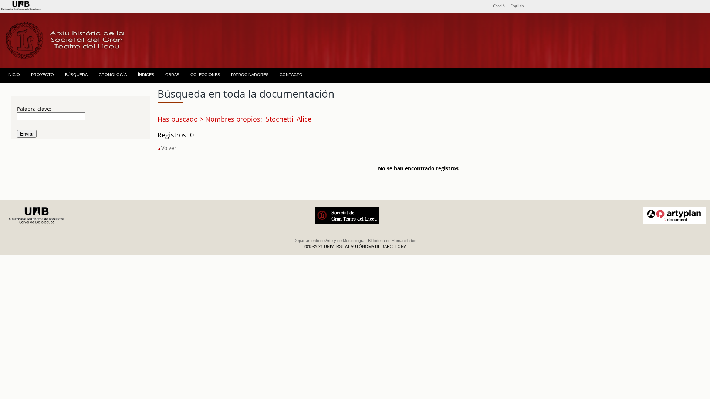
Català (499, 5)
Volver (168, 147)
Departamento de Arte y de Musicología (329, 240)
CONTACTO (291, 74)
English (517, 5)
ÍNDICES (146, 74)
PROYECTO (42, 74)
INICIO (13, 74)
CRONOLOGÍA (113, 74)
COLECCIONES (205, 74)
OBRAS (172, 74)
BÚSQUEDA (76, 74)
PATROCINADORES (249, 74)
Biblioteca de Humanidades (392, 240)
